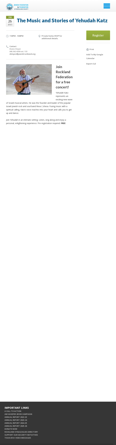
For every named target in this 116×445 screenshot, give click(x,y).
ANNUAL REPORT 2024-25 (16, 423)
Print (92, 49)
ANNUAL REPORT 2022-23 (16, 417)
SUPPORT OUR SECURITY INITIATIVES (21, 435)
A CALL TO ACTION (13, 411)
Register (98, 35)
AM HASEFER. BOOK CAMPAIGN (18, 414)
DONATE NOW (11, 429)
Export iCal (91, 63)
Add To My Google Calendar (94, 56)
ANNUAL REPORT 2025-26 (16, 426)
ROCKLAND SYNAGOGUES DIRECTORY (21, 432)
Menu (107, 5)
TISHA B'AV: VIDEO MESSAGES (18, 438)
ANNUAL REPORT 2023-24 (16, 420)
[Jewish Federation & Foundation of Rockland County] (17, 6)
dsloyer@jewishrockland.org (22, 54)
